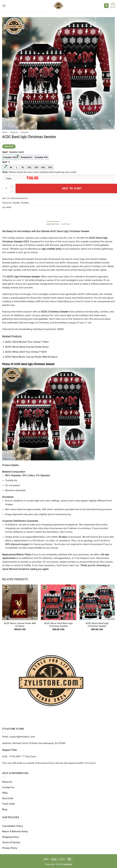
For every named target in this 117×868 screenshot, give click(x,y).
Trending (25, 203)
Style (5, 152)
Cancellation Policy (12, 826)
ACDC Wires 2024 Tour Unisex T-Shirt (26, 351)
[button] (4, 5)
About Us (7, 781)
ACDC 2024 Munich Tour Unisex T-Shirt (27, 341)
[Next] (115, 610)
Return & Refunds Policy (15, 831)
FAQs (5, 792)
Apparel (14, 132)
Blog (4, 809)
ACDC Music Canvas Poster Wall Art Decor (20, 624)
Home (5, 132)
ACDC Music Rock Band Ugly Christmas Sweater (58, 624)
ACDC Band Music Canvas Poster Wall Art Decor (31, 356)
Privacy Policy (9, 847)
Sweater (24, 132)
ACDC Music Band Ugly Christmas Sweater (97, 624)
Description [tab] (53, 224)
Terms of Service (11, 842)
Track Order (8, 803)
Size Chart (7, 798)
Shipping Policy (10, 837)
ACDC (8, 207)
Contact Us (8, 787)
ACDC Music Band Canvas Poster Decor (27, 346)
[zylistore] (58, 5)
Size (4, 162)
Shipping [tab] (65, 224)
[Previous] (2, 610)
